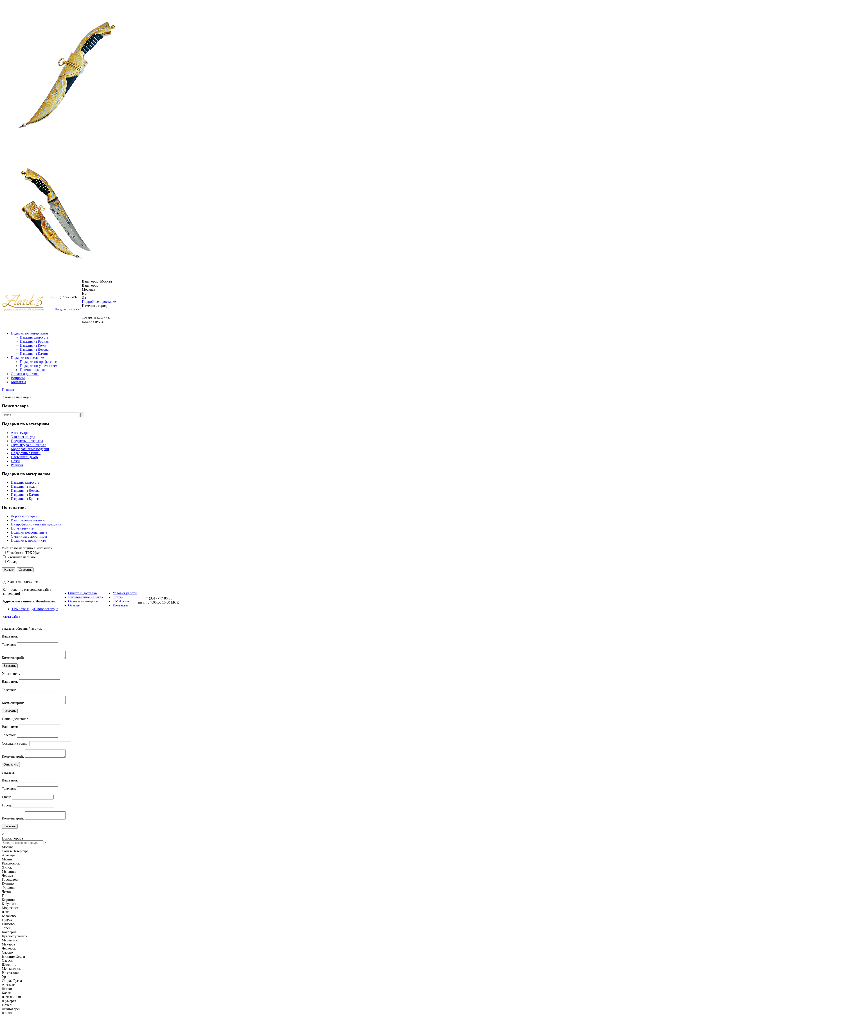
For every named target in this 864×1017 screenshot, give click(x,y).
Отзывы (74, 605)
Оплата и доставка (25, 374)
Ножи (15, 461)
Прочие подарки (32, 370)
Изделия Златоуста (34, 337)
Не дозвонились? (68, 309)
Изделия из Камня (34, 353)
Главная (8, 389)
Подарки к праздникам (28, 540)
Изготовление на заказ (28, 520)
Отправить (11, 764)
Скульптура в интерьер (28, 445)
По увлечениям (22, 528)
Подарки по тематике (27, 357)
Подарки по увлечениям (38, 366)
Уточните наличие (21, 557)
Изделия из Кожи (33, 345)
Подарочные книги (25, 453)
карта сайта (11, 616)
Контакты (18, 382)
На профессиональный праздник (36, 524)
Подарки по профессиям (38, 362)
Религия (17, 465)
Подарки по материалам (29, 333)
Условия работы (125, 593)
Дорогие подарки (24, 516)
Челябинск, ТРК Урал (23, 553)
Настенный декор (24, 457)
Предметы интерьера (27, 441)
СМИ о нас (121, 601)
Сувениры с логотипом (29, 536)
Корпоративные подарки (30, 449)
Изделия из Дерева (34, 349)
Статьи (118, 597)
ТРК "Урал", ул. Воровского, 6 (34, 609)
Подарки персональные (29, 532)
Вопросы (18, 378)
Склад (12, 562)
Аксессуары (20, 433)
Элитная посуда (23, 437)
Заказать (10, 665)
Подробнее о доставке (99, 301)
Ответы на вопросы (83, 601)
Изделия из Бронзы (34, 341)
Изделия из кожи (24, 486)
